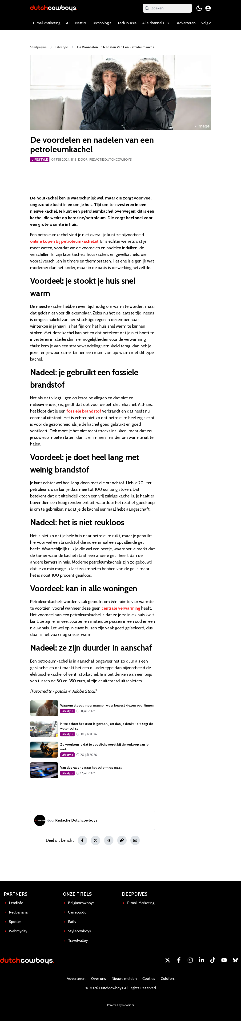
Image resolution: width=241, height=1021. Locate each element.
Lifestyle (40, 159)
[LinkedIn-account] (201, 960)
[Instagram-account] (190, 960)
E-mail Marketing (46, 23)
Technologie (102, 23)
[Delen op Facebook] (82, 840)
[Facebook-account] (179, 960)
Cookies (148, 978)
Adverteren (186, 23)
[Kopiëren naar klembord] (122, 840)
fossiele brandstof (83, 411)
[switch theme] (199, 8)
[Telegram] (108, 840)
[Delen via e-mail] (135, 840)
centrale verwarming (120, 608)
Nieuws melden (124, 978)
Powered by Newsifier (120, 1005)
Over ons (98, 978)
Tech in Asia (127, 23)
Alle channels (153, 23)
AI (67, 23)
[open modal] (208, 8)
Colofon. (168, 978)
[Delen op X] (95, 840)
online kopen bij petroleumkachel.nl (64, 241)
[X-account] (167, 960)
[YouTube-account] (224, 960)
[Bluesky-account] (235, 960)
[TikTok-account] (213, 960)
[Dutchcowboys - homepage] (53, 8)
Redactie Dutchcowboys (110, 159)
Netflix (80, 23)
